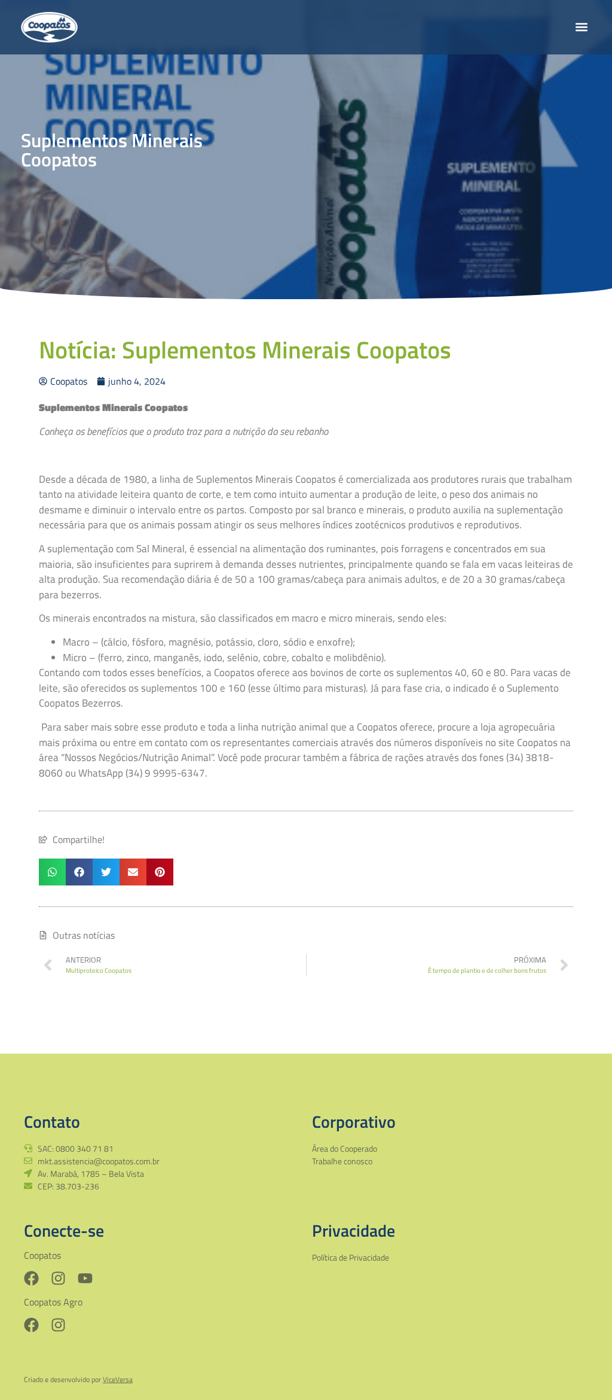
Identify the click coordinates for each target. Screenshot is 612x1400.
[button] (581, 27)
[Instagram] (58, 1278)
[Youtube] (85, 1278)
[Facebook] (31, 1278)
